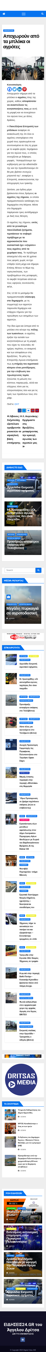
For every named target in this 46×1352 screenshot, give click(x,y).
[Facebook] (9, 89)
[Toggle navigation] (23, 14)
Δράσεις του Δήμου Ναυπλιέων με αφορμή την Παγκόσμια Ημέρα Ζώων (21, 1263)
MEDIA (22, 816)
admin (12, 618)
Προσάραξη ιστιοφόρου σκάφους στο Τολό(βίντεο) (23, 545)
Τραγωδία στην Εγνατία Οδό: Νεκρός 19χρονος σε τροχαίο (28, 958)
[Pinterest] (24, 89)
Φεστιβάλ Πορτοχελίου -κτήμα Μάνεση (28, 871)
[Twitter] (14, 89)
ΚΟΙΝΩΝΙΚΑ (23, 864)
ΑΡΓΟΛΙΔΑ (11, 480)
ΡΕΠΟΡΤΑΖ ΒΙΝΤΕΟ (14, 538)
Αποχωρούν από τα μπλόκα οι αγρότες (21, 41)
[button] (42, 14)
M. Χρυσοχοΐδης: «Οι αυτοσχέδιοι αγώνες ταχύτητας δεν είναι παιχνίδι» (21, 514)
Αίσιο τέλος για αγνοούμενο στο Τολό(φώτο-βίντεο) (27, 729)
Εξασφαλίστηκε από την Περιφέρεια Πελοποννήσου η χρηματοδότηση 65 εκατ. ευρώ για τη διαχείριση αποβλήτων (29, 1161)
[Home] (4, 14)
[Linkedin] (19, 89)
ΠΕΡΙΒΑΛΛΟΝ (24, 773)
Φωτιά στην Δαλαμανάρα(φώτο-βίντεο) (22, 613)
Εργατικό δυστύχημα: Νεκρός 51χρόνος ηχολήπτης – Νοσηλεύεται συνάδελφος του (28, 901)
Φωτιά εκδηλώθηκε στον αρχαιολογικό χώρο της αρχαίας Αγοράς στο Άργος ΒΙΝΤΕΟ (28, 1008)
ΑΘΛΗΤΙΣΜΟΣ (11, 1208)
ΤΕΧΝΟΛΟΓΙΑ (24, 820)
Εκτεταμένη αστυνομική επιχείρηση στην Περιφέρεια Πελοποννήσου (22, 1236)
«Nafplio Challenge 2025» (20, 1213)
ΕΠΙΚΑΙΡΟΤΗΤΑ (8, 30)
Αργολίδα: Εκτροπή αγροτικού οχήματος (20, 489)
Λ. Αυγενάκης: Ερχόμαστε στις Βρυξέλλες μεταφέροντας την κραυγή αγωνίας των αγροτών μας (30, 429)
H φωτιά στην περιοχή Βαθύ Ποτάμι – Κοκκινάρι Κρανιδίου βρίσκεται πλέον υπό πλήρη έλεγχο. (29, 979)
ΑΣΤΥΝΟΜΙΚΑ (21, 480)
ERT (17, 404)
